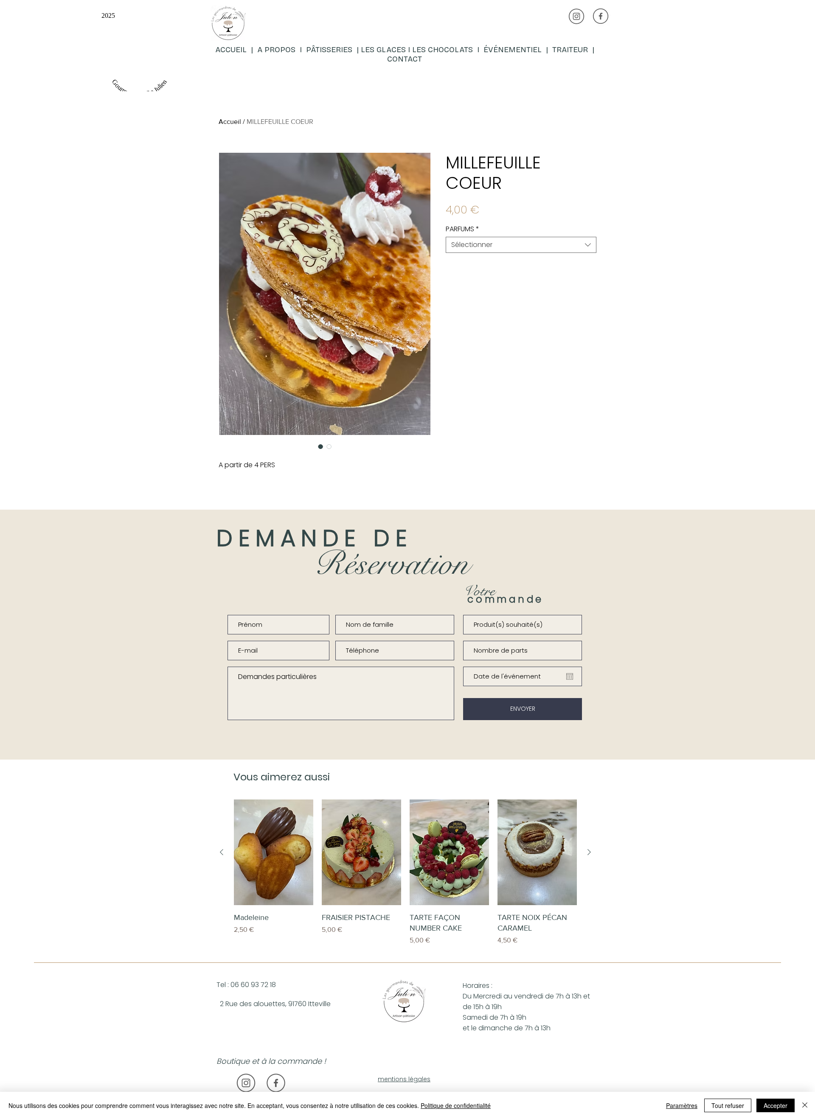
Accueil (230, 121)
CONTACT (404, 59)
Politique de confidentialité (456, 1105)
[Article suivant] (589, 852)
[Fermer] (805, 1105)
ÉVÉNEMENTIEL (512, 49)
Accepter (775, 1105)
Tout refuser (727, 1105)
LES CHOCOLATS (444, 49)
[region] (312, 48)
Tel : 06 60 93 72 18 (246, 985)
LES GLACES (383, 49)
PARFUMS (462, 229)
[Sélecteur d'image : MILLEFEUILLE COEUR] (320, 446)
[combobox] (521, 245)
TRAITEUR (572, 49)
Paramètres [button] (681, 1105)
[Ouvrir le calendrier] (569, 676)
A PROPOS (276, 49)
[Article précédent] (221, 852)
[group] (405, 877)
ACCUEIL (232, 49)
